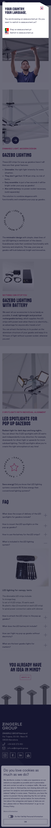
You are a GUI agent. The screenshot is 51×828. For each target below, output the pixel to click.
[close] (42, 8)
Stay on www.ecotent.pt (20, 29)
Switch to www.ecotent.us (21, 32)
